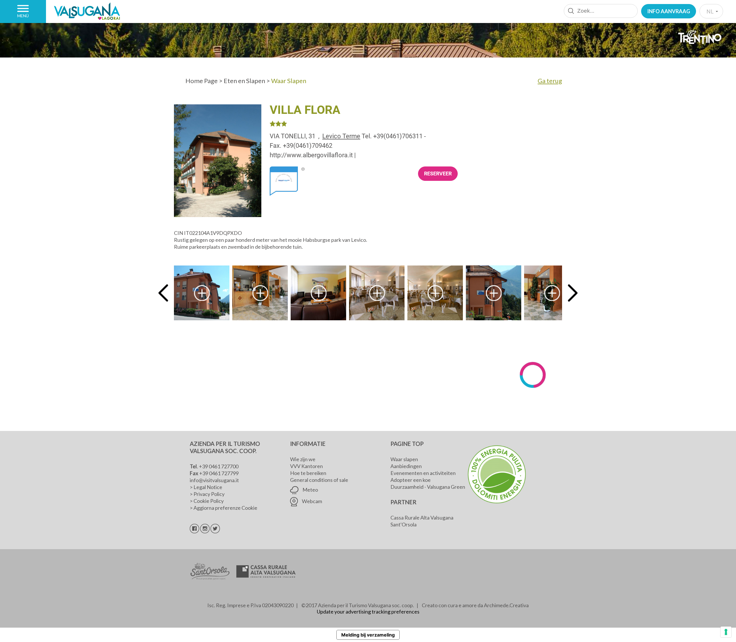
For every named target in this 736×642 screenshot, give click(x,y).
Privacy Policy (209, 494)
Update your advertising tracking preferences (368, 611)
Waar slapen (404, 459)
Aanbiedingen (406, 466)
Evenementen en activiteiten (423, 473)
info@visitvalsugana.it (214, 480)
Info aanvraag (668, 11)
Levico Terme (341, 136)
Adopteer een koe (410, 480)
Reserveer (438, 173)
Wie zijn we (302, 459)
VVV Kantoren (306, 466)
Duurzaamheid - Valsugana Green (427, 487)
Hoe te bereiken (308, 473)
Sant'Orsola (403, 524)
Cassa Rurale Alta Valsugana (421, 517)
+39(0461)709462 (307, 145)
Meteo (310, 489)
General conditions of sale (319, 480)
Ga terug (550, 81)
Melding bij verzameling (368, 635)
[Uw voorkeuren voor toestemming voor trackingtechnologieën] (725, 631)
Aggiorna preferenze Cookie (225, 508)
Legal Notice (207, 487)
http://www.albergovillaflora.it (311, 155)
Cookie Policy (208, 501)
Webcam (311, 501)
